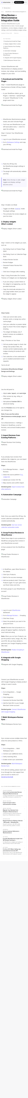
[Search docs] (12, 2)
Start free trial (18, 2)
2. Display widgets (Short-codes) (12, 44)
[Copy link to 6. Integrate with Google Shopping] (24, 57)
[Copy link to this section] (7, 81)
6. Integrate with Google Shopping (12, 57)
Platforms (16, 33)
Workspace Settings (13, 142)
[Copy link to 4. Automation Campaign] (24, 50)
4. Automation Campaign (9, 50)
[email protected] (7, 777)
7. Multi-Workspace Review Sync (11, 60)
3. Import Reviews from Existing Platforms (11, 47)
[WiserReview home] (5, 2)
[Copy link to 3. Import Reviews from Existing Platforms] (24, 46)
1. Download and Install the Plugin (12, 41)
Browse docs (7, 8)
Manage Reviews (12, 615)
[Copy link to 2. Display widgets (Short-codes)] (24, 43)
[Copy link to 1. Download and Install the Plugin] (24, 41)
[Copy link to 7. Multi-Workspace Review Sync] (24, 60)
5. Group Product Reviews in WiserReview (10, 54)
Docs (2, 11)
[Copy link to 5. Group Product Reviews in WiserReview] (24, 53)
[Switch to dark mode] (26, 2)
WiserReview (16, 610)
